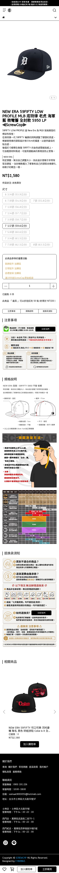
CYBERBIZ (20, 861)
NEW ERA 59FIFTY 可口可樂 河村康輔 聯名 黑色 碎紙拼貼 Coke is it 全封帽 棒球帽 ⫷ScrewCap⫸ (29, 729)
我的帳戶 (43, 767)
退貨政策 (33, 767)
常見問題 (23, 767)
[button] (55, 712)
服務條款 (17, 771)
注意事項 (11, 311)
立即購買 (47, 869)
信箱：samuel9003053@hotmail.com (21, 794)
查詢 (4, 767)
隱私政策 (6, 771)
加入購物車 (26, 869)
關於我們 (12, 767)
